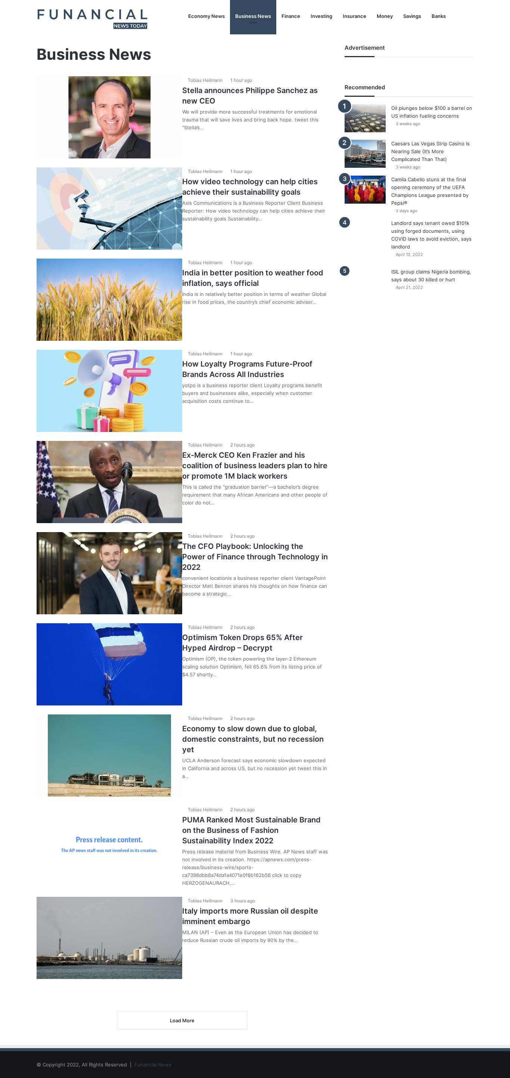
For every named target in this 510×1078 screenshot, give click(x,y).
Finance (291, 16)
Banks (439, 16)
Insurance (354, 16)
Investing (321, 16)
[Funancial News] (93, 18)
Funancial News (152, 1065)
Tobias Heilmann (205, 80)
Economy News (206, 16)
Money (385, 16)
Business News (253, 16)
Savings (412, 16)
